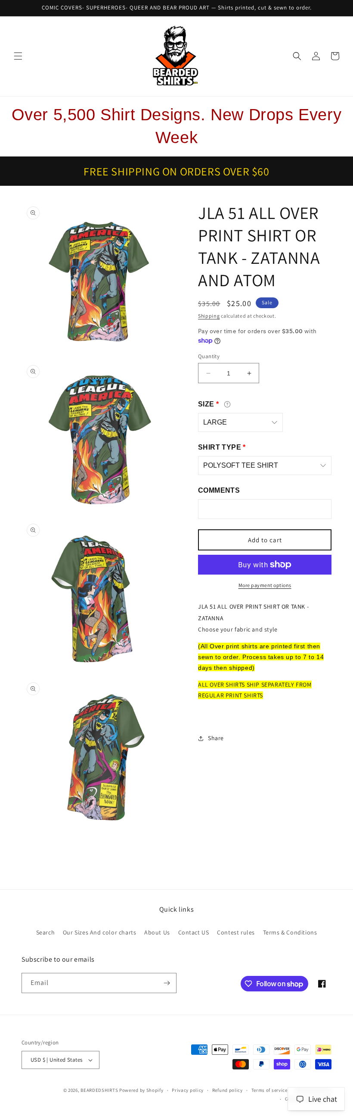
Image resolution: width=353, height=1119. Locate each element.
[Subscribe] (166, 983)
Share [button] (216, 738)
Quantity (209, 356)
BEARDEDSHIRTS (99, 1090)
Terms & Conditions (290, 932)
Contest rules (236, 932)
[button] (18, 56)
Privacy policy (188, 1090)
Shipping (209, 316)
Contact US (193, 932)
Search (45, 932)
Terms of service (269, 1090)
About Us (157, 932)
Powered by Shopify (141, 1090)
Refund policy (227, 1090)
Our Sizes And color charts (99, 932)
